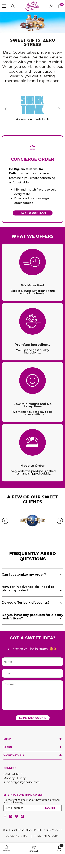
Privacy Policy (16, 836)
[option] (32, 520)
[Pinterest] (16, 816)
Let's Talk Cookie (32, 717)
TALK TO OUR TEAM (32, 212)
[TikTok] (22, 816)
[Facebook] (5, 816)
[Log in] (51, 6)
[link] (32, 22)
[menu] (4, 6)
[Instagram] (10, 816)
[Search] (13, 6)
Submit (50, 807)
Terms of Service (46, 836)
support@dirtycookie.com (21, 782)
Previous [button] (5, 520)
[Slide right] (59, 109)
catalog (28, 203)
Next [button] (59, 520)
